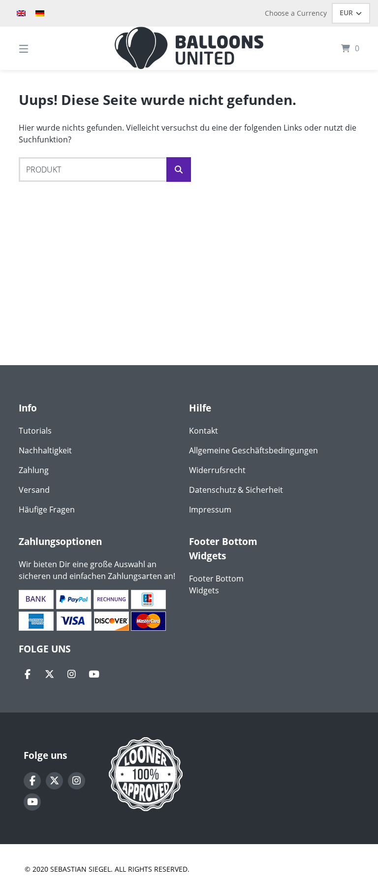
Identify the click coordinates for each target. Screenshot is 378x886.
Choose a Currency (296, 13)
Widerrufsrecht (217, 470)
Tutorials (35, 430)
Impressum (210, 509)
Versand (34, 489)
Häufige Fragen (47, 509)
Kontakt (203, 430)
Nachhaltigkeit (45, 450)
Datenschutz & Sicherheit (236, 489)
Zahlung (34, 470)
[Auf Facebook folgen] (27, 674)
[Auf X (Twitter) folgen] (49, 674)
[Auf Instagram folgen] (71, 674)
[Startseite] (189, 48)
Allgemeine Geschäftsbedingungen (253, 450)
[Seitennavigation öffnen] (41, 48)
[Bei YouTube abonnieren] (93, 674)
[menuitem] (21, 13)
